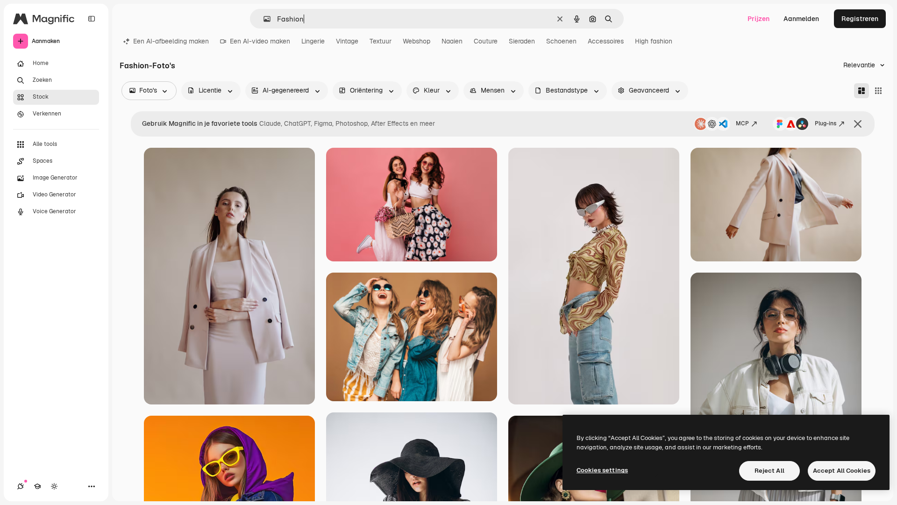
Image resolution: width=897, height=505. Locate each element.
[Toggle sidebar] (91, 18)
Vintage (347, 41)
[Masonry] (861, 90)
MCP (742, 123)
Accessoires (606, 41)
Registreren (859, 18)
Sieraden (522, 41)
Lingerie (313, 41)
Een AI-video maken (260, 41)
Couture (486, 41)
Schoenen (561, 41)
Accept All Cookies (841, 471)
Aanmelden (801, 18)
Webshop (416, 41)
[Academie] (37, 486)
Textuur (381, 41)
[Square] (878, 90)
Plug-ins (825, 123)
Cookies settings (602, 470)
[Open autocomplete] (263, 18)
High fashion (653, 41)
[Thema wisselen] (54, 486)
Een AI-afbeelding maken (171, 41)
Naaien (452, 41)
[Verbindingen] (20, 486)
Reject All (769, 471)
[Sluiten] (857, 124)
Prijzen (758, 18)
